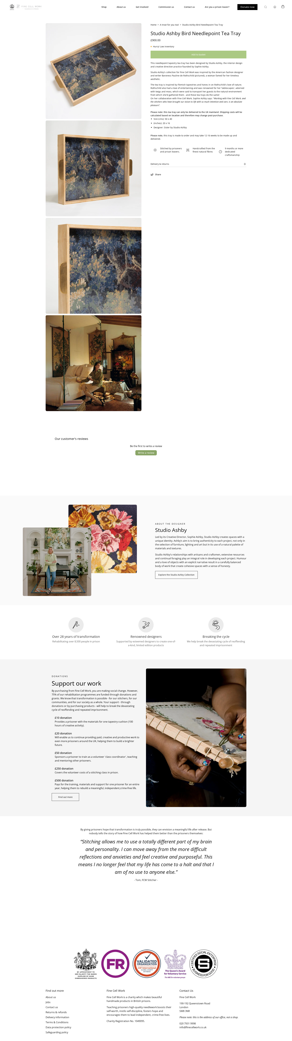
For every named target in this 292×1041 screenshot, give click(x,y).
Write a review (146, 452)
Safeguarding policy (57, 1032)
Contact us (52, 1007)
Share (158, 174)
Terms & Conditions (57, 1022)
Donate (247, 7)
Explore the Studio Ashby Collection (176, 574)
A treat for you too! (169, 24)
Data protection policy (58, 1027)
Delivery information (57, 1017)
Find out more (65, 797)
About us (51, 997)
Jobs (48, 1002)
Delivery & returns (160, 163)
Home (153, 24)
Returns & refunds (56, 1012)
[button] (265, 7)
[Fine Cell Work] (26, 7)
